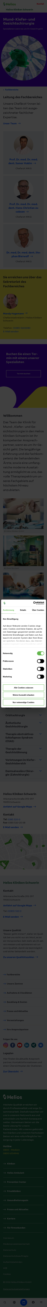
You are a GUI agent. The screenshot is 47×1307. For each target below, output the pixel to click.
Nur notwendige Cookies (23, 702)
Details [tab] (23, 610)
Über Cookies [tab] (38, 610)
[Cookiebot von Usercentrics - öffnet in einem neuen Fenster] (33, 603)
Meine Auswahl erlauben (23, 695)
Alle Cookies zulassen (23, 687)
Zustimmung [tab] (8, 610)
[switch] (40, 661)
